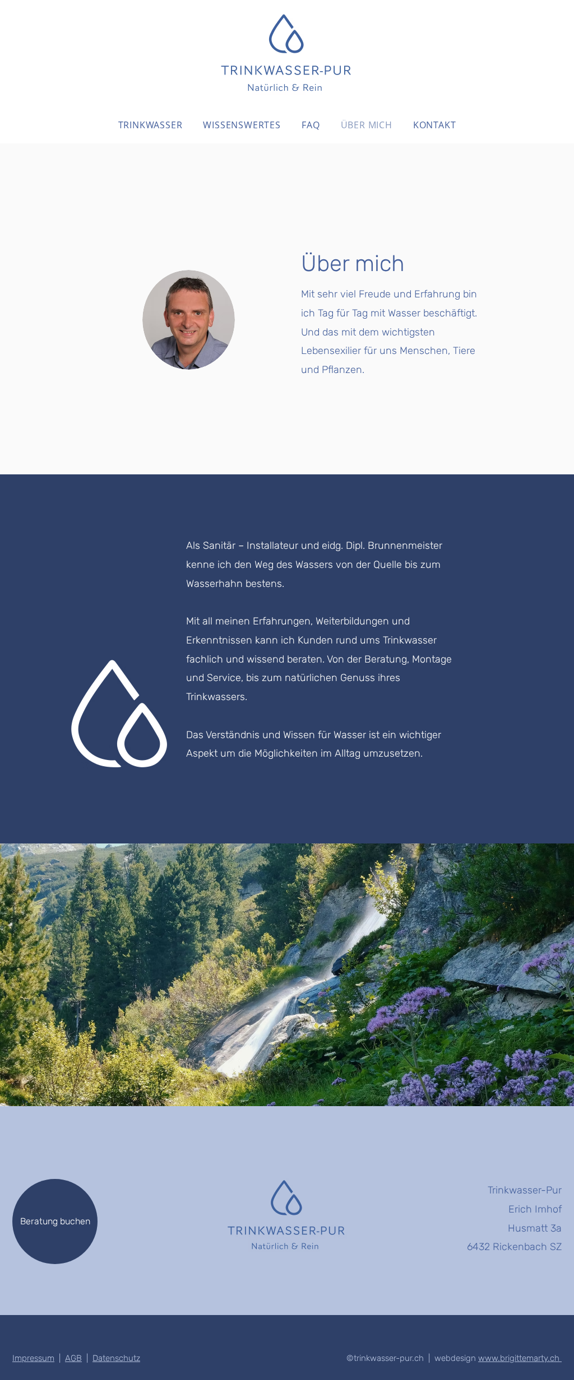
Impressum (33, 1358)
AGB (73, 1358)
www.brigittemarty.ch (520, 1358)
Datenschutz (116, 1358)
